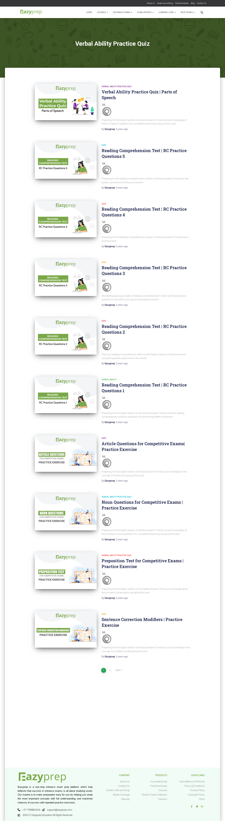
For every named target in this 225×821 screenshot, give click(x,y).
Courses (101, 12)
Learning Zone (166, 12)
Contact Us (201, 3)
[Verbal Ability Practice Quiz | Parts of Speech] (66, 101)
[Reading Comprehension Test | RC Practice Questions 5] (66, 160)
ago (122, 129)
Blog (193, 3)
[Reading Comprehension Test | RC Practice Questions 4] (66, 219)
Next (118, 670)
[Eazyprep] (31, 12)
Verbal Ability (109, 379)
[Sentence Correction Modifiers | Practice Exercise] (66, 629)
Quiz (104, 145)
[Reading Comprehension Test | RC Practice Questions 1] (66, 394)
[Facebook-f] (191, 806)
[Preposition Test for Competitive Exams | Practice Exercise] (66, 570)
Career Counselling (165, 3)
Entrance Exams (122, 12)
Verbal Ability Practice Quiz (117, 86)
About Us (151, 3)
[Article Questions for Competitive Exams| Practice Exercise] (66, 453)
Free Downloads (182, 3)
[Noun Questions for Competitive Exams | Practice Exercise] (66, 512)
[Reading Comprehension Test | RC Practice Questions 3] (66, 277)
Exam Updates (144, 12)
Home (89, 12)
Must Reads (187, 12)
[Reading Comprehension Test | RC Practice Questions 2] (66, 336)
